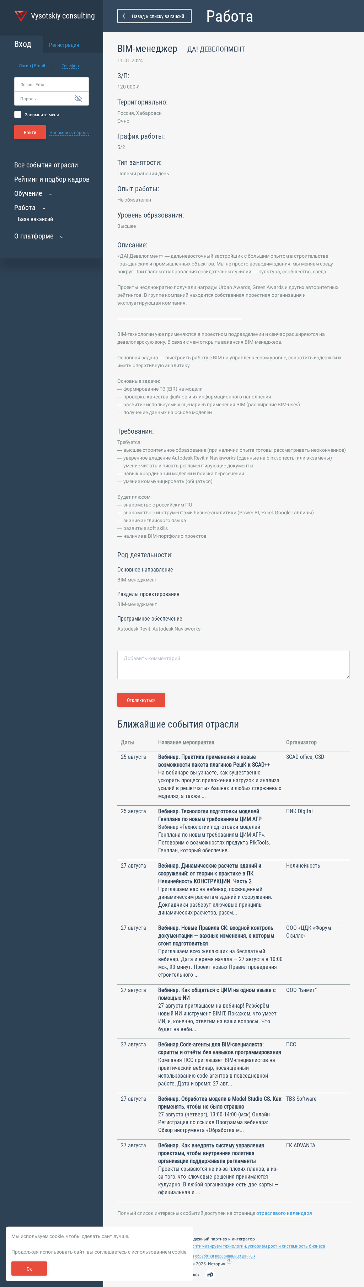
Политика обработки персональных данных (216, 1256)
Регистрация (64, 45)
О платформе (33, 236)
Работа (25, 207)
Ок (29, 1269)
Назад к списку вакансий (158, 16)
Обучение (28, 193)
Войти (30, 132)
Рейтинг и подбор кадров (52, 179)
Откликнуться (141, 700)
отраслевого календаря (284, 1213)
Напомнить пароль (69, 132)
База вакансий (35, 219)
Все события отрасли (46, 165)
